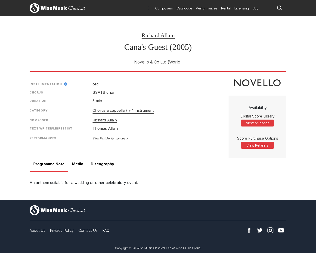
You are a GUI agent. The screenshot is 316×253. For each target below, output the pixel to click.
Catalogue (184, 8)
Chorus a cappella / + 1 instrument (123, 110)
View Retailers (257, 145)
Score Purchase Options (257, 138)
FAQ (105, 230)
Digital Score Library (258, 116)
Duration (38, 100)
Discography (102, 164)
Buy (255, 8)
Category (39, 110)
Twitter (260, 230)
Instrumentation (46, 84)
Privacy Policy (62, 230)
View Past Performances (109, 138)
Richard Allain (158, 35)
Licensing (241, 8)
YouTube (281, 230)
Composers (164, 8)
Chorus (36, 92)
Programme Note (49, 164)
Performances (206, 8)
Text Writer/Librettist (51, 128)
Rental (226, 8)
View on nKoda (257, 123)
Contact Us (88, 230)
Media (77, 164)
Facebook (249, 230)
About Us (37, 230)
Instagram (270, 230)
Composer (39, 120)
